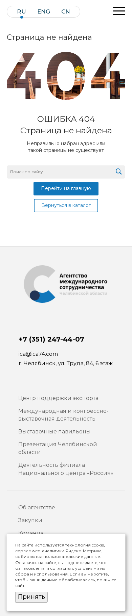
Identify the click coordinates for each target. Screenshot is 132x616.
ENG (43, 12)
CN (65, 12)
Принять (31, 596)
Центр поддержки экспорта (58, 398)
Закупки (30, 520)
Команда (31, 533)
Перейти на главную (66, 188)
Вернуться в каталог (66, 205)
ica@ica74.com (38, 354)
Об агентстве (36, 507)
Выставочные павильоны (54, 431)
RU (21, 12)
